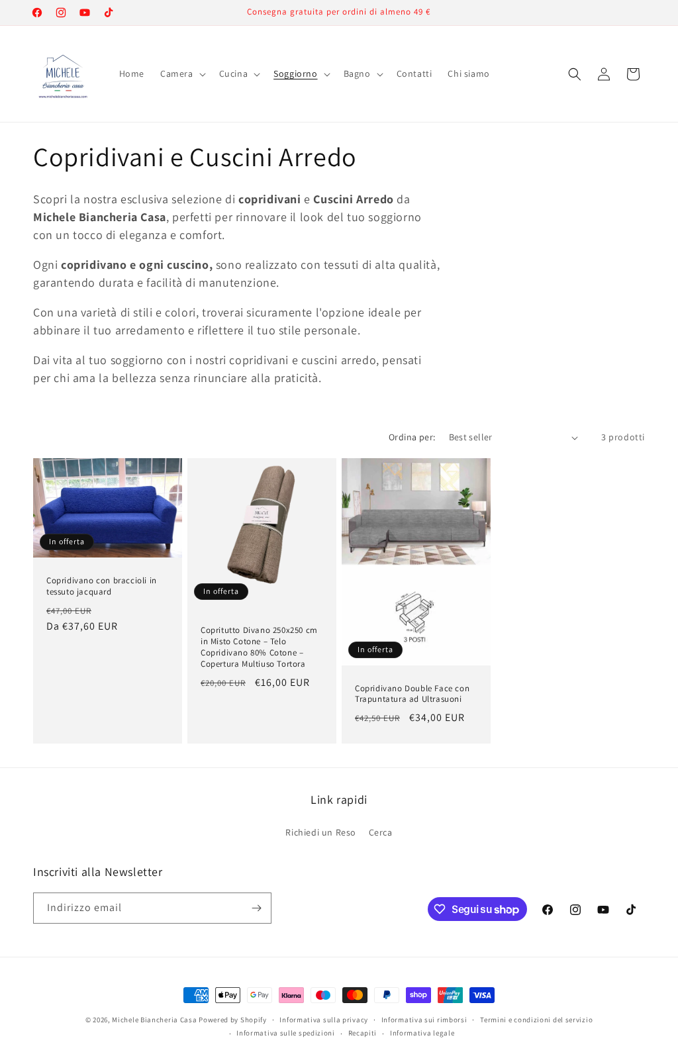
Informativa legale (422, 1033)
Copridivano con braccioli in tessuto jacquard (101, 586)
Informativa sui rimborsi (424, 1019)
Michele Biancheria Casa (154, 1019)
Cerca (381, 832)
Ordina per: (412, 437)
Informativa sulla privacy (323, 1019)
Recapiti (362, 1033)
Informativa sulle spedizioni (285, 1033)
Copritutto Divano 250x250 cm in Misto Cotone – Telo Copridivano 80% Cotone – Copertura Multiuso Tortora (259, 647)
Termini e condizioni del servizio (536, 1019)
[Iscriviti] (256, 908)
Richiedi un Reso (320, 832)
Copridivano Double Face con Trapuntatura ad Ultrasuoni (412, 694)
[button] (181, 73)
